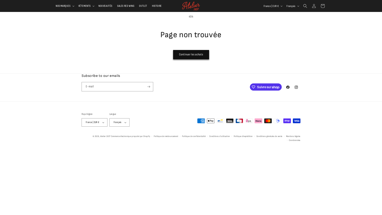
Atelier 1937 (105, 136)
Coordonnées (294, 140)
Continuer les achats (191, 54)
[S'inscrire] (148, 86)
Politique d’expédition (243, 136)
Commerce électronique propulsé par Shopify (130, 136)
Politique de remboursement (166, 136)
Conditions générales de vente (269, 136)
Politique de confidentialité (194, 136)
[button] (64, 6)
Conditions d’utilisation (219, 136)
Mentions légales (293, 136)
